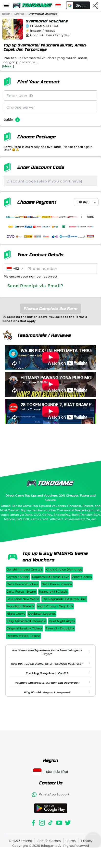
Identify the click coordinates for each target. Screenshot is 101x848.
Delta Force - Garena (56, 584)
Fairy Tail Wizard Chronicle (26, 621)
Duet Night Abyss (62, 621)
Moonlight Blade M (20, 606)
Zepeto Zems (82, 577)
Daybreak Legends (42, 613)
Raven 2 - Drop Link (59, 628)
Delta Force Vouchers (22, 584)
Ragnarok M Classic (53, 591)
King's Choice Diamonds (64, 569)
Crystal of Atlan (18, 577)
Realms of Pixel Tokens (23, 636)
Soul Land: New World (23, 599)
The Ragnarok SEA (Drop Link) (64, 599)
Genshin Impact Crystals (25, 569)
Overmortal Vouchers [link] (42, 13)
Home (6, 13)
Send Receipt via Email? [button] (35, 285)
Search (19, 13)
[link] (6, 14)
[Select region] (58, 5)
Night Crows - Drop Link (55, 606)
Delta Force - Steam (21, 591)
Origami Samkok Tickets (24, 628)
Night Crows (16, 613)
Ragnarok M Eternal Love (50, 577)
